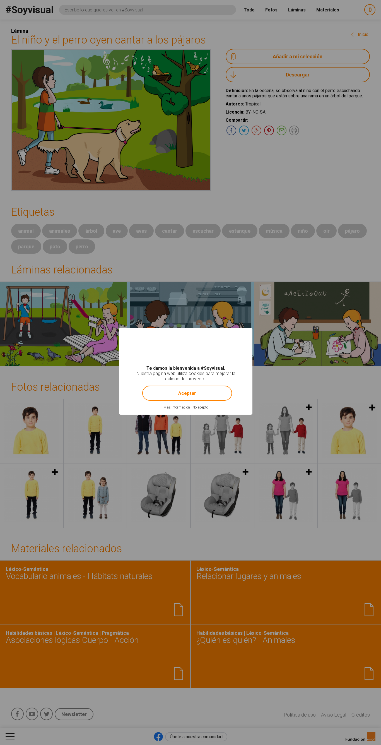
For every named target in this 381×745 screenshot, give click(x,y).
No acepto (200, 407)
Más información (176, 407)
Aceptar (187, 393)
